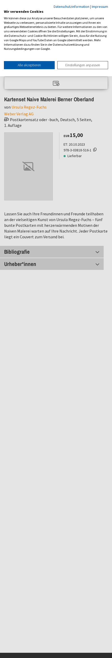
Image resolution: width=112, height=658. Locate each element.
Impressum (100, 6)
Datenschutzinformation (71, 6)
